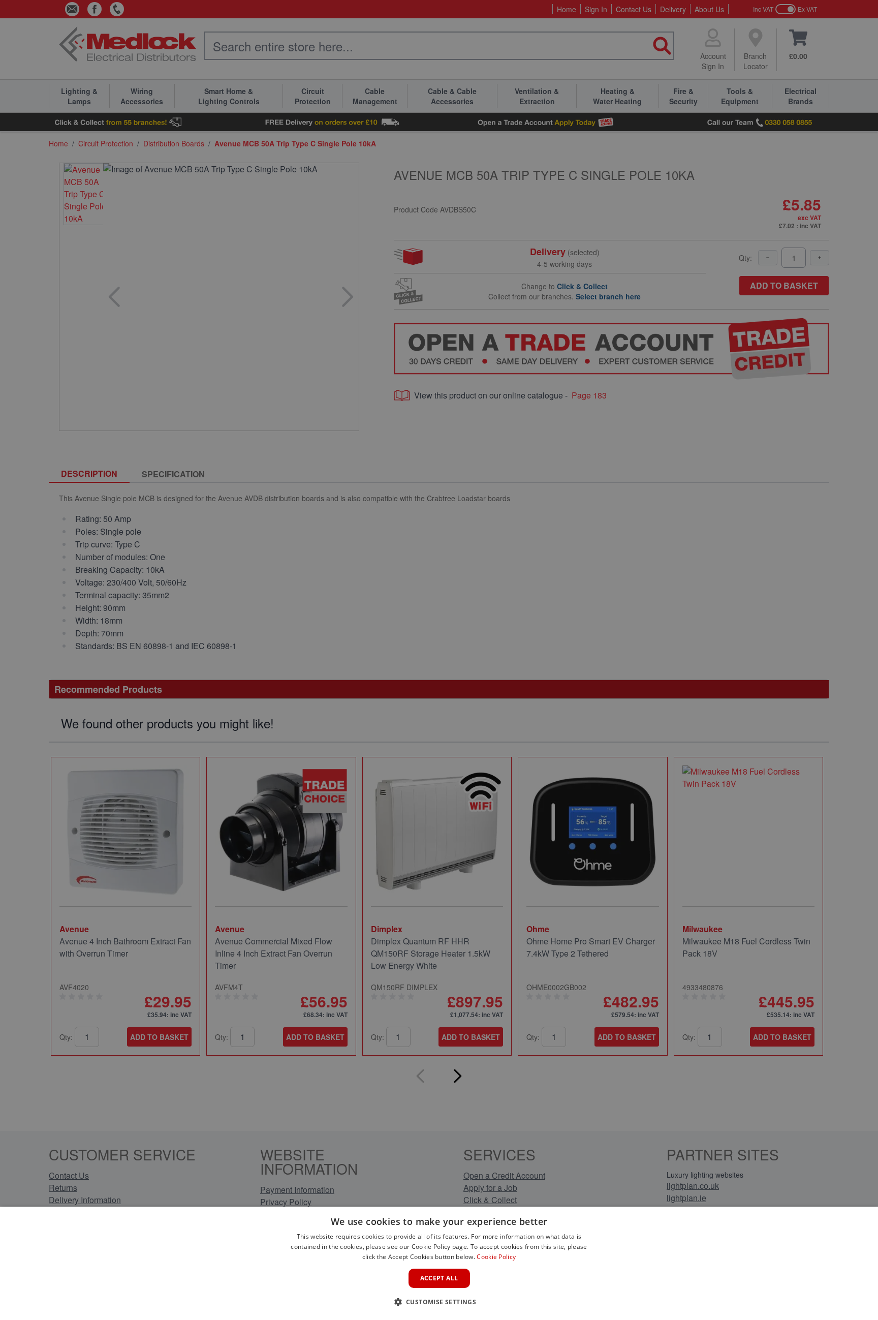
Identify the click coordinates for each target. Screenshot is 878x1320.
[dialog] (439, 1263)
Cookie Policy (496, 1256)
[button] (439, 1302)
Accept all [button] (439, 1278)
